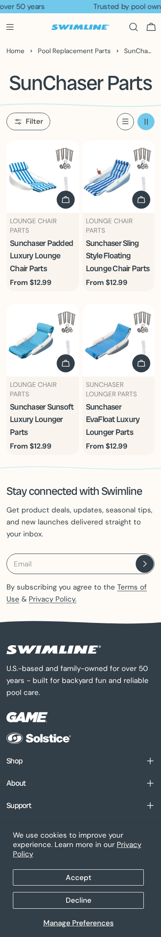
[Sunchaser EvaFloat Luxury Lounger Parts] (118, 340)
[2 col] (146, 121)
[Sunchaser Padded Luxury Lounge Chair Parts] (42, 177)
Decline (78, 900)
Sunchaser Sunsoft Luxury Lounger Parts (41, 419)
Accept (78, 877)
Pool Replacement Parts (74, 51)
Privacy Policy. (52, 599)
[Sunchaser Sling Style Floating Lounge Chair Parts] (118, 177)
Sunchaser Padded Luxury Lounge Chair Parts (41, 256)
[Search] (133, 27)
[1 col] (125, 121)
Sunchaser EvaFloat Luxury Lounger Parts (113, 419)
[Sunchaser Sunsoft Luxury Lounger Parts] (42, 340)
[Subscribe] (145, 564)
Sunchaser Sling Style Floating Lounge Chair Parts (118, 256)
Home (15, 51)
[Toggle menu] (9, 27)
